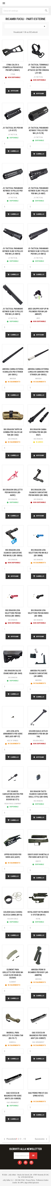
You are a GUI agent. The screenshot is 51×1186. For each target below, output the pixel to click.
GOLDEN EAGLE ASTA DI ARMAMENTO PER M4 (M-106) (38, 734)
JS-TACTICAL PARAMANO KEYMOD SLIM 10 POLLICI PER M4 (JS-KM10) (12, 251)
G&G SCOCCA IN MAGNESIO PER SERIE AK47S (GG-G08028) (12, 1096)
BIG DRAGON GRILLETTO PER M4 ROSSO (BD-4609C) (13, 492)
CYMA (13, 74)
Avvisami (13, 91)
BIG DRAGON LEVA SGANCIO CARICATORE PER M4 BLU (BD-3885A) (12, 553)
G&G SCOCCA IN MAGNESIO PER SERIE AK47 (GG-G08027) (38, 1035)
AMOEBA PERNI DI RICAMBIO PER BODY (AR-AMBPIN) (38, 972)
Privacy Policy (30, 1180)
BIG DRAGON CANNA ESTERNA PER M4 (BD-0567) (38, 432)
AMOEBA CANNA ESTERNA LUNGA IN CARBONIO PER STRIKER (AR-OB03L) (38, 372)
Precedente (9, 1139)
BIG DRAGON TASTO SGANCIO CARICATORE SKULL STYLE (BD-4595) (38, 794)
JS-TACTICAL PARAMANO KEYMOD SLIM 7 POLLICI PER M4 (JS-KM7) (38, 191)
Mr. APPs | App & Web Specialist (28, 1183)
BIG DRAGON (12, 439)
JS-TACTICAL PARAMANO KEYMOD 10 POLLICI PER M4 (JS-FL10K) (13, 191)
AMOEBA (13, 378)
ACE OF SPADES (12, 741)
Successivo (41, 1139)
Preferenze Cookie (42, 1180)
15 (25, 1139)
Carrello (13, 151)
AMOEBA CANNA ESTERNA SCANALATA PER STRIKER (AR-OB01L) (12, 372)
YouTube (26, 1162)
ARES (38, 318)
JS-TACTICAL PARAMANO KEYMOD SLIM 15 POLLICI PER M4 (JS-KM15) (12, 311)
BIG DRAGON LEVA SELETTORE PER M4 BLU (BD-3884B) (38, 553)
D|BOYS (38, 861)
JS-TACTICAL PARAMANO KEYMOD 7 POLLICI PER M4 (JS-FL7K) (38, 130)
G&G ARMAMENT (38, 1042)
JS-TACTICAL (38, 77)
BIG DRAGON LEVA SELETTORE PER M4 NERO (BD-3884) (38, 613)
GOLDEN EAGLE (38, 741)
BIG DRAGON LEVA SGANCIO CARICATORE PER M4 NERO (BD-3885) (38, 492)
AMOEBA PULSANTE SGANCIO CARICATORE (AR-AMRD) (38, 673)
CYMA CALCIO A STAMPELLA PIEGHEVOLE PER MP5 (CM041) (13, 67)
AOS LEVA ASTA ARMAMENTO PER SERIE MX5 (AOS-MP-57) (12, 734)
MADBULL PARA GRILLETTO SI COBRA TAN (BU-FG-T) (12, 1035)
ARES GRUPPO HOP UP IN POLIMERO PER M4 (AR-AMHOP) (38, 311)
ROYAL (38, 919)
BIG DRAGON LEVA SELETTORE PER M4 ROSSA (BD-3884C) (13, 613)
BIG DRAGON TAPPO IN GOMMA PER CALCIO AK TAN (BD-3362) (12, 432)
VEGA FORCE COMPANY (12, 804)
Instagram (31, 1162)
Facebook (20, 1162)
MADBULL (12, 1042)
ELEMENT (12, 982)
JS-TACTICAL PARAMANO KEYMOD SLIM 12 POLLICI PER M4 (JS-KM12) (38, 251)
